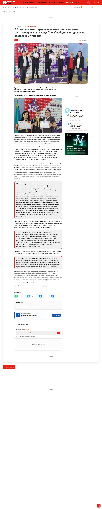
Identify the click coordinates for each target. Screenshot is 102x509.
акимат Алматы (21, 306)
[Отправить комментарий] (58, 333)
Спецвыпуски (60, 2)
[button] (92, 7)
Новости (25, 2)
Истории (31, 2)
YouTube (76, 2)
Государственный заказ (31, 26)
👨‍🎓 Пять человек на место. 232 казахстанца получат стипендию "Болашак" (76, 125)
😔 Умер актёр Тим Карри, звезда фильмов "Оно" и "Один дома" (76, 116)
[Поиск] (91, 2)
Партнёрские (69, 2)
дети (38, 306)
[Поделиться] (99, 506)
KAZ (98, 2)
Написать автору (83, 40)
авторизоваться (27, 329)
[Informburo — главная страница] (9, 2)
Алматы (31, 306)
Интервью (52, 2)
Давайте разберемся (41, 2)
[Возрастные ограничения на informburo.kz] (88, 2)
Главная (5, 11)
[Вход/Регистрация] (94, 2)
